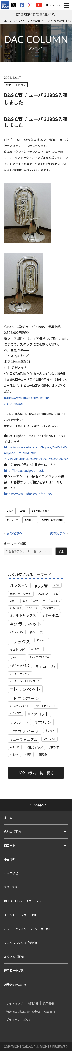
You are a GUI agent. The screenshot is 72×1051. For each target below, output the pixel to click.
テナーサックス (21, 674)
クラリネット (27, 623)
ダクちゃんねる (41, 511)
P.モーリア (40, 601)
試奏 (29, 754)
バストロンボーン (46, 706)
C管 (23, 511)
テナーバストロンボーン (26, 681)
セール (18, 657)
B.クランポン (20, 585)
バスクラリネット (20, 705)
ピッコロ (16, 713)
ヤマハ (51, 730)
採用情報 (48, 1003)
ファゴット (39, 713)
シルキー (42, 640)
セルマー (37, 649)
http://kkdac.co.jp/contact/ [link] (24, 470)
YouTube (16, 607)
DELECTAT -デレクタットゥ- (22, 901)
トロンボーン (26, 698)
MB (25, 601)
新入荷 (15, 754)
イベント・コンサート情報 (21, 915)
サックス (21, 641)
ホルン (44, 722)
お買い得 (32, 607)
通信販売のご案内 (15, 970)
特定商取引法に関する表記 (23, 1012)
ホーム (8, 818)
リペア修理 (11, 873)
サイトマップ (14, 1003)
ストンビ (18, 649)
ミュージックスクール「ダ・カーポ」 (28, 929)
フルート (21, 722)
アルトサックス (24, 615)
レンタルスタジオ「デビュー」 (23, 943)
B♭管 (42, 586)
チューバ (13, 519)
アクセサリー (51, 607)
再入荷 (55, 747)
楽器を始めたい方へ (16, 984)
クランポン (17, 632)
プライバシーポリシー (20, 1020)
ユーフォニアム (24, 739)
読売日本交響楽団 (53, 519)
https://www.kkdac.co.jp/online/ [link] (28, 493)
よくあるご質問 (14, 957)
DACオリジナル (21, 594)
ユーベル (50, 739)
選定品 (43, 754)
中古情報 (9, 859)
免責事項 (49, 1012)
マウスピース (26, 731)
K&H (13, 601)
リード (15, 747)
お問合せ (32, 1003)
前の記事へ (14, 533)
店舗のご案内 (12, 831)
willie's (56, 601)
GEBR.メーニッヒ (48, 593)
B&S (11, 511)
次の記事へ (58, 533)
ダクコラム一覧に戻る (36, 772)
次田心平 (31, 519)
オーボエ (51, 615)
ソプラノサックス (40, 656)
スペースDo (11, 887)
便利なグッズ (35, 747)
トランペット (26, 688)
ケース (37, 632)
